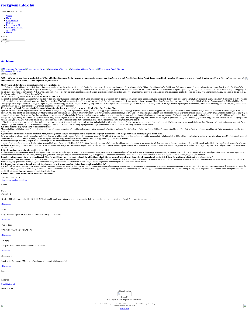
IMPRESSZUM (124, 308)
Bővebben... (6, 204)
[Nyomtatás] (6, 71)
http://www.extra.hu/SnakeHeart (14, 180)
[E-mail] (17, 71)
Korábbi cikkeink (8, 284)
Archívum (8, 61)
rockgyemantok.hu (17, 5)
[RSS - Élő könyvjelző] (2, 306)
